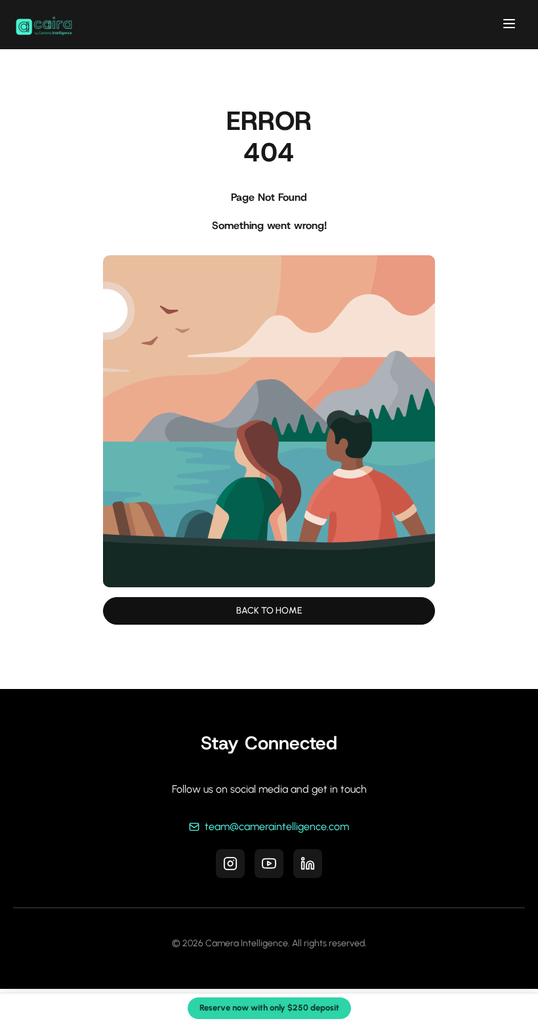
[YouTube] (269, 863)
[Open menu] (509, 24)
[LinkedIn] (307, 863)
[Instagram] (230, 863)
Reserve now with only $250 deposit (269, 1008)
